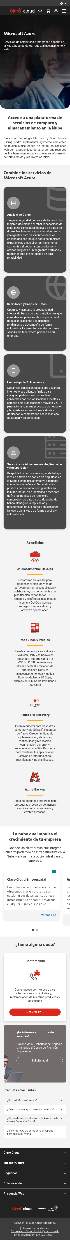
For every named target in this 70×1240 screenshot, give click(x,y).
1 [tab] (33, 930)
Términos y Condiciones (36, 1228)
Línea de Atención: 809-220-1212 (33, 1234)
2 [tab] (37, 930)
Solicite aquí (40, 1060)
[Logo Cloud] (22, 10)
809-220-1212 (35, 1012)
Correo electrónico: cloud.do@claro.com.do (35, 1231)
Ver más (46, 915)
